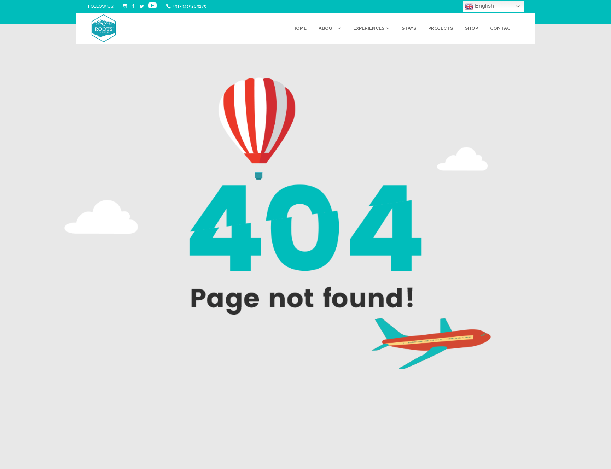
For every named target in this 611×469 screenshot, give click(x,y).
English (483, 6)
